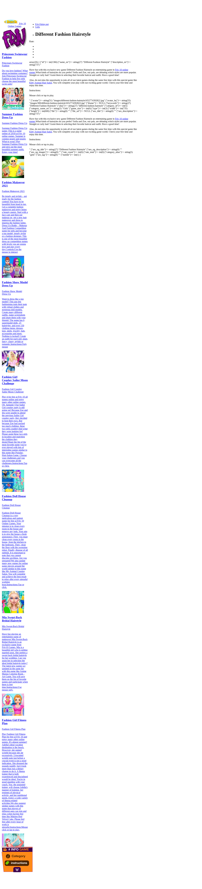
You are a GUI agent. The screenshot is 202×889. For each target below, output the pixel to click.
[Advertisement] (55, 14)
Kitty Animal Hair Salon (40, 82)
